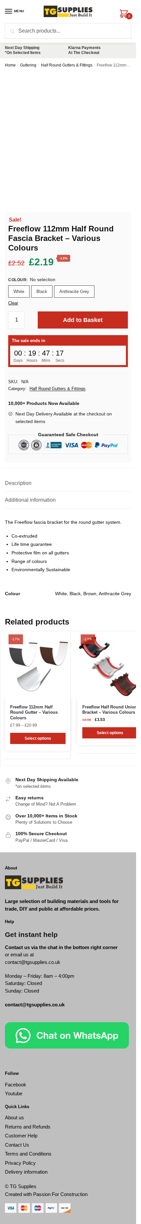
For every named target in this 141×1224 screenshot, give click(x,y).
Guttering (28, 65)
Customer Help (21, 1135)
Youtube (13, 1093)
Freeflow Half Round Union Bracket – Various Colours (109, 710)
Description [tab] (18, 483)
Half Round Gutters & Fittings (66, 65)
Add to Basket (83, 320)
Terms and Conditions (28, 1154)
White (18, 291)
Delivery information (26, 1172)
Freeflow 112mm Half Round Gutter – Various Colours (34, 713)
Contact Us (17, 1145)
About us (14, 1117)
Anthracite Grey (74, 291)
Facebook (15, 1084)
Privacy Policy (20, 1163)
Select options (38, 738)
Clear (13, 303)
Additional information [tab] (30, 500)
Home (10, 65)
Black (41, 291)
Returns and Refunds (27, 1127)
